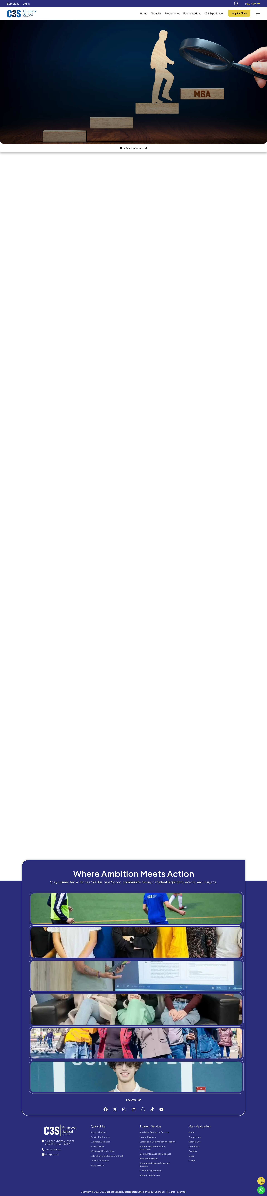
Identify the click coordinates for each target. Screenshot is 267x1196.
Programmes (195, 1137)
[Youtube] (161, 1109)
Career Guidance (148, 1137)
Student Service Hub (150, 1175)
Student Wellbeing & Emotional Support (155, 1164)
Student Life (195, 1141)
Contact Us (194, 1146)
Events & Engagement (151, 1170)
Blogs (191, 1155)
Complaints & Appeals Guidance (155, 1153)
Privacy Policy (97, 1165)
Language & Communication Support (157, 1141)
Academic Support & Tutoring (154, 1132)
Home (143, 13)
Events (192, 1160)
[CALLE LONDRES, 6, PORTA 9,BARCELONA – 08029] (43, 1141)
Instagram (138, 1088)
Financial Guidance (149, 1158)
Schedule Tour (97, 1146)
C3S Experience (213, 13)
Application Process (100, 1137)
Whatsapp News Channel (103, 1151)
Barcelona (13, 3)
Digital (26, 3)
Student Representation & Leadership (152, 1147)
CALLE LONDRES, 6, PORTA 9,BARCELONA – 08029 (59, 1142)
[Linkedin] (133, 1109)
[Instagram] (124, 1109)
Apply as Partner (98, 1132)
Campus (193, 1151)
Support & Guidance (100, 1141)
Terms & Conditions (100, 1160)
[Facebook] (105, 1109)
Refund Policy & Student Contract (107, 1155)
